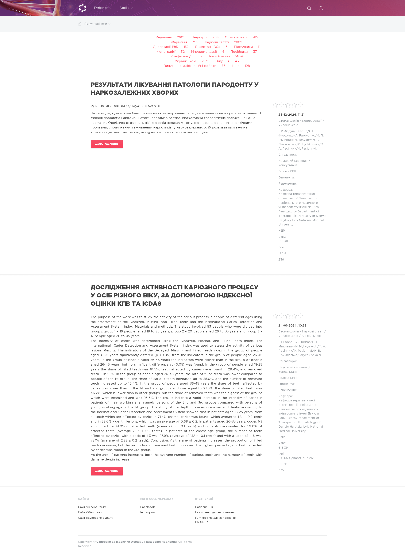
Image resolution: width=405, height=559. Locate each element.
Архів (124, 8)
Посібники (239, 51)
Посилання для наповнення (215, 512)
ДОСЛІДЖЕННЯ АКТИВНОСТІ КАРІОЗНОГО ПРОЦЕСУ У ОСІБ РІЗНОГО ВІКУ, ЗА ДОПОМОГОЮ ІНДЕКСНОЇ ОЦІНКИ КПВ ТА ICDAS (174, 296)
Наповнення (204, 507)
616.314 (283, 448)
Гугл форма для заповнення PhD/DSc (216, 520)
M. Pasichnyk (307, 148)
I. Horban (304, 342)
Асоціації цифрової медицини (154, 542)
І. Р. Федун (286, 131)
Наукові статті (217, 42)
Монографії (166, 51)
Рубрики (101, 8)
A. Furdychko (305, 135)
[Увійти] (321, 8)
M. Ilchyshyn (303, 140)
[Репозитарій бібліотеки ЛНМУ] (82, 8)
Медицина (163, 37)
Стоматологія (236, 37)
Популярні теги (95, 24)
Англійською (219, 56)
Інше (235, 66)
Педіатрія (199, 37)
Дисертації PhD (165, 47)
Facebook (147, 507)
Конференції (181, 56)
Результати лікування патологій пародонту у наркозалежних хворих (175, 89)
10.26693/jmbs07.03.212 (295, 458)
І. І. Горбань (287, 342)
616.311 (283, 241)
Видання (223, 61)
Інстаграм (147, 512)
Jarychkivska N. (310, 355)
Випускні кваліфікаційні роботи (190, 66)
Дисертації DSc (207, 47)
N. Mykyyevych (306, 346)
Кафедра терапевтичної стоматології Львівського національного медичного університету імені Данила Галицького (298, 203)
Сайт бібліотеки (90, 512)
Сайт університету (92, 507)
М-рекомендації (204, 51)
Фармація (179, 42)
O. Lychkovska (308, 144)
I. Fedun (301, 131)
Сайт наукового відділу (95, 518)
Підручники (243, 47)
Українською (185, 61)
